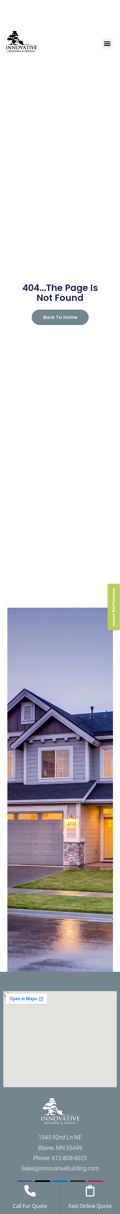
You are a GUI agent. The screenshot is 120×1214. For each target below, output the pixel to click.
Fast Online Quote (90, 1206)
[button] (107, 43)
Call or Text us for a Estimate (60, 19)
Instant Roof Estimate (113, 607)
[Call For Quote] (30, 1191)
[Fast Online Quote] (90, 1191)
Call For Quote (30, 1206)
